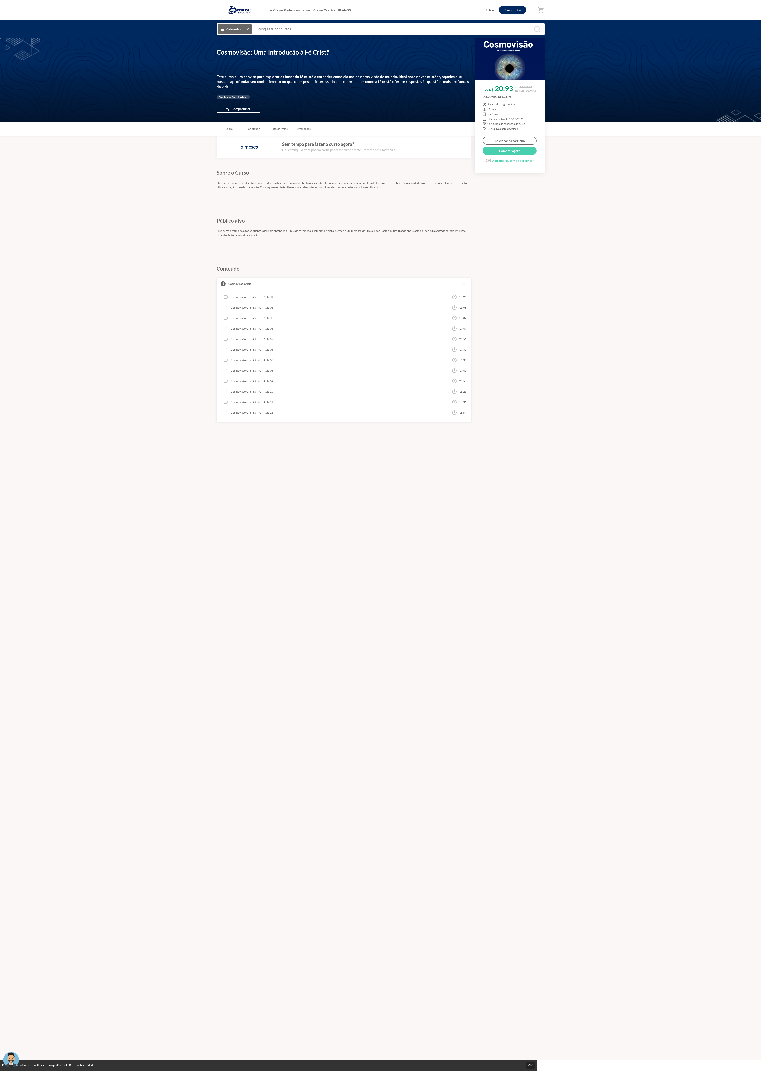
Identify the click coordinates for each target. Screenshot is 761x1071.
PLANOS (344, 10)
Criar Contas (512, 10)
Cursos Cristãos (324, 10)
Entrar (490, 10)
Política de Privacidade (80, 1065)
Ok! (530, 1065)
